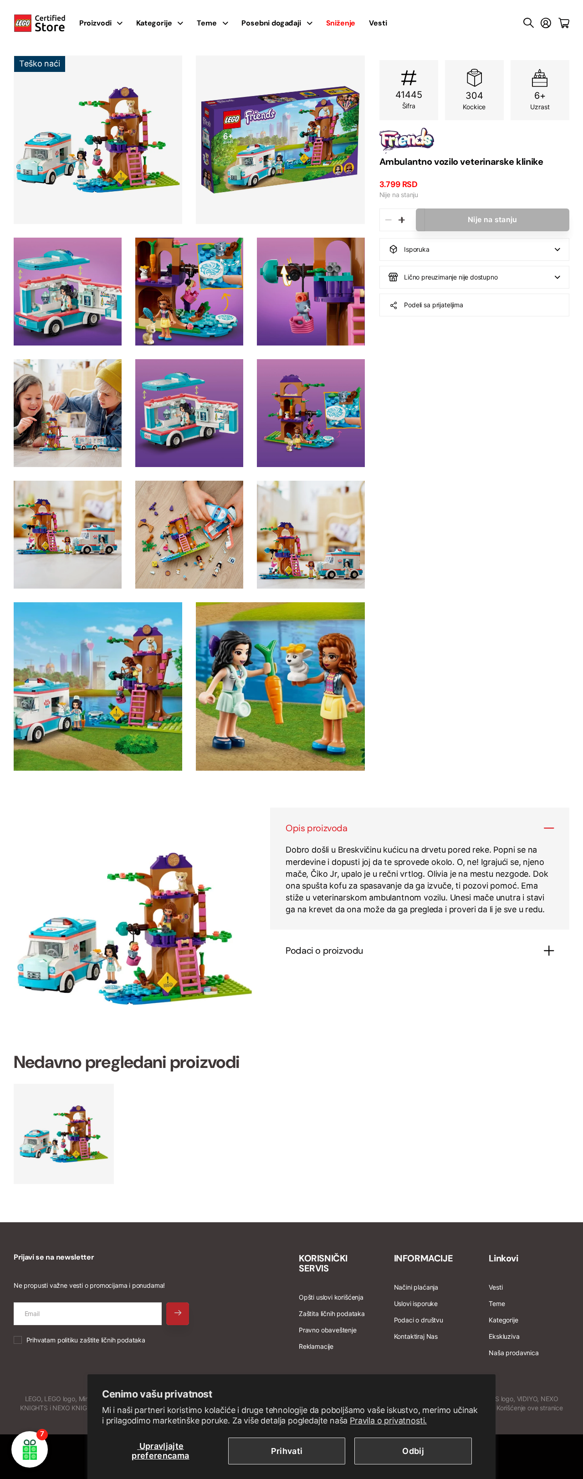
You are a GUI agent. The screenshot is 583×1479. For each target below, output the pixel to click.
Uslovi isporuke (416, 1303)
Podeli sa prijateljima (433, 305)
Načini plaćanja (416, 1287)
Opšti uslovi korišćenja (331, 1297)
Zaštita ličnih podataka (332, 1313)
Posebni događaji (271, 23)
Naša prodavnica (513, 1353)
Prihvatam (85, 1340)
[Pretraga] (528, 23)
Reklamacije (316, 1346)
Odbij (413, 1451)
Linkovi (503, 1258)
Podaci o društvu (418, 1320)
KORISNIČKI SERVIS (323, 1263)
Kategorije (154, 23)
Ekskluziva (504, 1336)
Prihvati (287, 1451)
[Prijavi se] (546, 23)
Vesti (378, 23)
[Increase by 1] (402, 219)
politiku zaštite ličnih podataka (101, 1340)
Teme (206, 23)
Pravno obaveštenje (328, 1330)
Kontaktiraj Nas (416, 1336)
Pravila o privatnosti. (388, 1420)
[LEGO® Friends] (474, 140)
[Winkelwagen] (563, 23)
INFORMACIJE (423, 1258)
